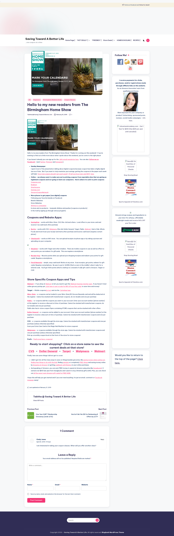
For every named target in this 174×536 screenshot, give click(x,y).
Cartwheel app (65, 290)
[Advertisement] (87, 21)
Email (57, 485)
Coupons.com (36, 182)
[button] (38, 400)
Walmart (88, 229)
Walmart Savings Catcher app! (82, 284)
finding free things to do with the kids (44, 362)
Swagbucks (97, 368)
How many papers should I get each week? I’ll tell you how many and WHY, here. (66, 174)
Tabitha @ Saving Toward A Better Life (54, 396)
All (29, 99)
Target (66, 351)
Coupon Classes (70, 99)
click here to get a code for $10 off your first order (63, 286)
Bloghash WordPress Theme (113, 532)
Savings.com (35, 190)
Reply (102, 439)
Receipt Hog (35, 256)
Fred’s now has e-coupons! (42, 339)
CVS (31, 351)
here (77, 159)
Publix (30, 301)
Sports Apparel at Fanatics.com (131, 202)
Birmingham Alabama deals (52, 99)
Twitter (42, 162)
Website (84, 485)
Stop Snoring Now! (131, 175)
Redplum (34, 185)
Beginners (37, 99)
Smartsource (35, 187)
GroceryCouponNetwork (39, 192)
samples (66, 362)
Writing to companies (38, 206)
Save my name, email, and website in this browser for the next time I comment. (56, 494)
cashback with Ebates (63, 365)
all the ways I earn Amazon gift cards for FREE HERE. (52, 373)
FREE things (84, 362)
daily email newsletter (67, 159)
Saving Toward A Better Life (44, 39)
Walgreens (53, 229)
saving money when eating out (94, 360)
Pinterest (49, 162)
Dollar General (33, 312)
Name (30, 485)
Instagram (59, 162)
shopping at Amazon (40, 365)
